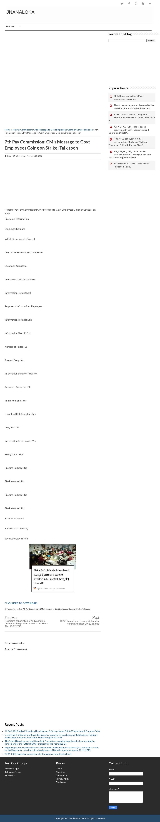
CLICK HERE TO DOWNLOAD (21, 603)
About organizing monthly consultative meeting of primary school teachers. (134, 107)
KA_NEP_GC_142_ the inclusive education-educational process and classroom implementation (129, 154)
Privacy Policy (62, 778)
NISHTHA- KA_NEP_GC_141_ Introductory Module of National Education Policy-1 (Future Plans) (128, 142)
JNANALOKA (21, 12)
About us (60, 772)
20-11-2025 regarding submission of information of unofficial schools (38, 754)
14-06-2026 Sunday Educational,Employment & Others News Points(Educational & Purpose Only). (52, 731)
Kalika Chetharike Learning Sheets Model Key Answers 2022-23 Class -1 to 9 (131, 117)
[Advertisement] (53, 52)
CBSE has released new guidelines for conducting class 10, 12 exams (79, 622)
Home (11, 26)
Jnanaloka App (12, 768)
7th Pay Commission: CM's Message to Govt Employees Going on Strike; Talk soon (52, 129)
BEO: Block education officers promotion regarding (129, 97)
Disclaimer (61, 782)
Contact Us (61, 775)
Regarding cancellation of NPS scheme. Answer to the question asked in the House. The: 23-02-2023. (27, 624)
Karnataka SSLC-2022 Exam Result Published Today (131, 165)
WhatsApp (10, 775)
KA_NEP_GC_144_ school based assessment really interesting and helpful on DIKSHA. (128, 129)
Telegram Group (13, 772)
